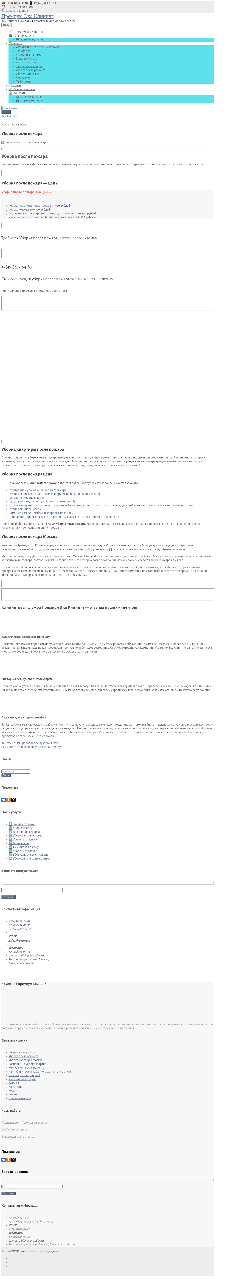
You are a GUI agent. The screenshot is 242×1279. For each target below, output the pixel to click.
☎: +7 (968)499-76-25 (30, 39)
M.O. (11, 1090)
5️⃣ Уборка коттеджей (23, 839)
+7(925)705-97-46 (19, 940)
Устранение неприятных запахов (38, 47)
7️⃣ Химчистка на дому (24, 847)
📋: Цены (15, 85)
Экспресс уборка (26, 58)
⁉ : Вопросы (23, 81)
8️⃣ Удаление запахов (23, 851)
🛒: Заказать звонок (22, 89)
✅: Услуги (15, 43)
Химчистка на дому (28, 55)
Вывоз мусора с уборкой (24, 1075)
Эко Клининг (9, 116)
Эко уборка (23, 51)
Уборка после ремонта (30, 70)
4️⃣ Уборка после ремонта (26, 835)
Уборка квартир (26, 62)
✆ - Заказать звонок (14, 10)
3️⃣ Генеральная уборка (24, 831)
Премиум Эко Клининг (27, 16)
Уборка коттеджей (28, 74)
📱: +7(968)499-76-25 (42, 3)
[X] (13, 800)
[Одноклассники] (8, 800)
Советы (13, 1094)
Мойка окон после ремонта (26, 1067)
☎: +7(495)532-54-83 (15, 3)
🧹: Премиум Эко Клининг (26, 31)
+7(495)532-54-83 (19, 921)
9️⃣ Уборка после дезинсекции (29, 854)
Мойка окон (24, 77)
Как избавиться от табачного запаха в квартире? (40, 1071)
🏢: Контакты (17, 93)
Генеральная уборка (29, 66)
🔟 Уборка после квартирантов (29, 858)
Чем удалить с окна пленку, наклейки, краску (31, 747)
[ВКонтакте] (3, 800)
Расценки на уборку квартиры (29, 1064)
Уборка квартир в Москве (26, 1060)
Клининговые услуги (22, 1079)
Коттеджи (15, 1083)
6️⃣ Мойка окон (19, 843)
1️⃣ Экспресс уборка (22, 824)
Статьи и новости (20, 1098)
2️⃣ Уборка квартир (21, 828)
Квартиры (15, 1086)
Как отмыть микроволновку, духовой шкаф (29, 743)
